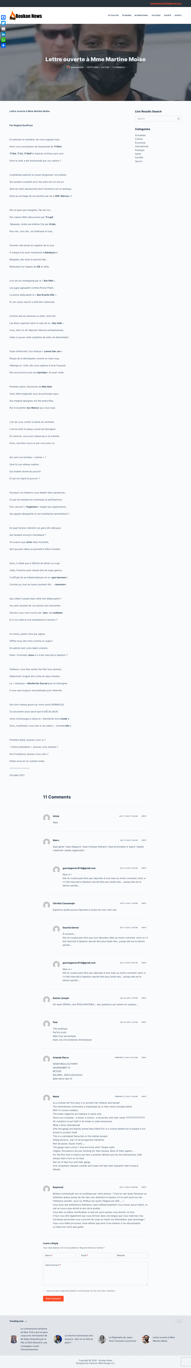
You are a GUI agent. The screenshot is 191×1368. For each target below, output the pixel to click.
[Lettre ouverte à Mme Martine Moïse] (146, 1339)
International (141, 15)
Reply (144, 816)
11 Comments (118, 67)
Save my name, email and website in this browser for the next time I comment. (81, 1291)
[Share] (3, 45)
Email (84, 1255)
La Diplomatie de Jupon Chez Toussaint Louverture (122, 1339)
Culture (105, 67)
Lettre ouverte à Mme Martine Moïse (164, 1339)
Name (48, 1255)
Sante (138, 153)
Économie (126, 15)
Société (167, 15)
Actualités (113, 15)
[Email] (3, 28)
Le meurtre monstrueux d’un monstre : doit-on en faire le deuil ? (79, 1339)
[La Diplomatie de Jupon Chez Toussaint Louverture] (102, 1339)
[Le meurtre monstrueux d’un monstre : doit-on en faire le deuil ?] (58, 1339)
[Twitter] (3, 23)
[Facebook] (3, 17)
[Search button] (178, 118)
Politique (156, 15)
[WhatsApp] (3, 40)
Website (121, 1255)
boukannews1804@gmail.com (165, 3)
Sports (178, 15)
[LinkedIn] (3, 34)
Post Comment (53, 1298)
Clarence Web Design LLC (102, 1363)
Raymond (58, 1187)
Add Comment (53, 1265)
